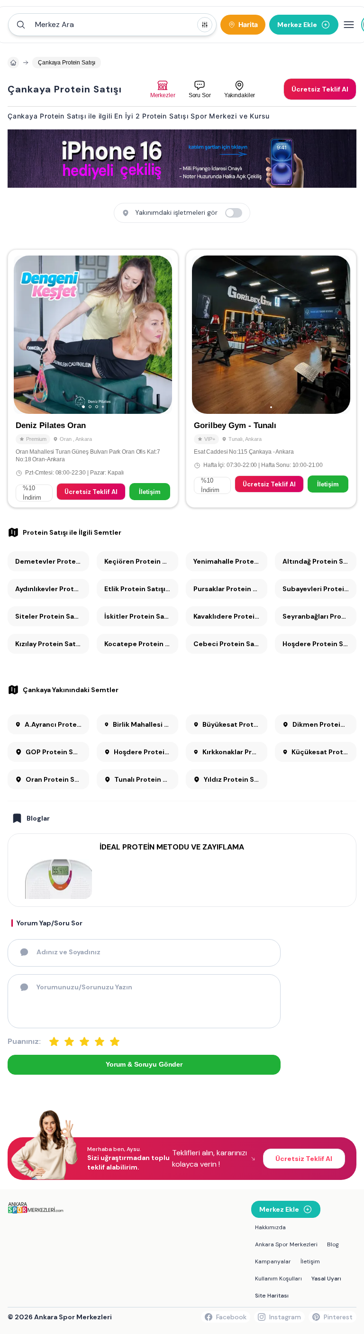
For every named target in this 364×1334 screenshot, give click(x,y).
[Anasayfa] (13, 62)
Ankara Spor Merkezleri (286, 1244)
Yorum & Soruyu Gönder (144, 1064)
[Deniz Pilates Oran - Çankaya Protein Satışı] (93, 378)
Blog (333, 1244)
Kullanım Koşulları (278, 1278)
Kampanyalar (273, 1261)
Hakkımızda (270, 1227)
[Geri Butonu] (160, 334)
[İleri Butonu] (25, 334)
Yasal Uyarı (326, 1278)
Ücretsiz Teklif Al (91, 492)
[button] (112, 24)
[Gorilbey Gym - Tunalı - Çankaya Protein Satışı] (271, 378)
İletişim (150, 491)
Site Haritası (272, 1295)
